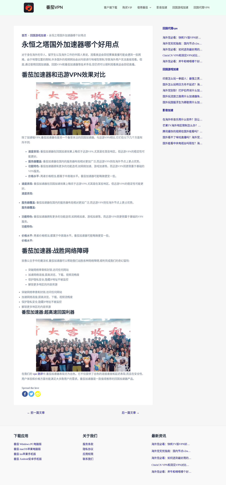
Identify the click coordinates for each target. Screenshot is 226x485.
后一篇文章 (130, 412)
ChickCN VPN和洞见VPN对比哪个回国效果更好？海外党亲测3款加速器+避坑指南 (182, 55)
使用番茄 (142, 7)
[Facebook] (25, 394)
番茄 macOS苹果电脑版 (27, 449)
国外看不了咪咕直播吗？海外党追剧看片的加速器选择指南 (182, 137)
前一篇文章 (36, 412)
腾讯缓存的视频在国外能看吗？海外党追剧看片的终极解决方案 (182, 131)
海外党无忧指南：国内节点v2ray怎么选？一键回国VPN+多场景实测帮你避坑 (182, 43)
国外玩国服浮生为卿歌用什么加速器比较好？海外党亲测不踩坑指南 (182, 102)
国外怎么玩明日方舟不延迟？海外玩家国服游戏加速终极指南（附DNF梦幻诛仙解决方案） (182, 84)
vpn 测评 (38, 374)
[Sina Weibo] (38, 394)
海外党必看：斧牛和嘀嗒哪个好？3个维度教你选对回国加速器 (182, 61)
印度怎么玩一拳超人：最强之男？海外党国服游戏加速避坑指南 (182, 78)
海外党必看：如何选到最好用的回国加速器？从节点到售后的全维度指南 (182, 49)
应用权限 (88, 454)
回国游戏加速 (180, 7)
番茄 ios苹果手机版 (25, 454)
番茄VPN (54, 7)
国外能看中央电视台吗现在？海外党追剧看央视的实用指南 (182, 143)
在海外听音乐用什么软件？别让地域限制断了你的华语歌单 (182, 119)
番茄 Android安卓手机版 (28, 459)
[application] (149, 7)
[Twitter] (31, 394)
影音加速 (162, 7)
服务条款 (88, 444)
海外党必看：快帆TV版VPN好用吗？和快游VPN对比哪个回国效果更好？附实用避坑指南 (182, 37)
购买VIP (127, 7)
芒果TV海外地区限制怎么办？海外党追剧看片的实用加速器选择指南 (182, 125)
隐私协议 (88, 449)
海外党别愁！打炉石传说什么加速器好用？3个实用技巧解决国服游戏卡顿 (182, 90)
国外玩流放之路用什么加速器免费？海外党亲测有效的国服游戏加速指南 (182, 96)
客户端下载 (110, 7)
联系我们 (88, 459)
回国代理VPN (202, 7)
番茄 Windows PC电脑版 (28, 444)
